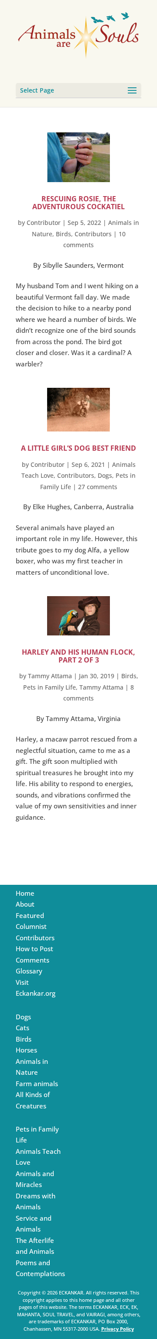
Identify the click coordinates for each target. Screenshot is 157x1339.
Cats (22, 1027)
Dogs (105, 475)
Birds (63, 234)
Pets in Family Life (49, 687)
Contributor (44, 222)
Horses (26, 1050)
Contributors (93, 234)
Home (25, 893)
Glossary (29, 970)
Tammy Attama (50, 676)
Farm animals (37, 1083)
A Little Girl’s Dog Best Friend (78, 448)
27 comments (97, 487)
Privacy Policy (117, 1328)
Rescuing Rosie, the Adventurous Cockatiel (78, 202)
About (25, 904)
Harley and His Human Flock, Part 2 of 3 (78, 656)
